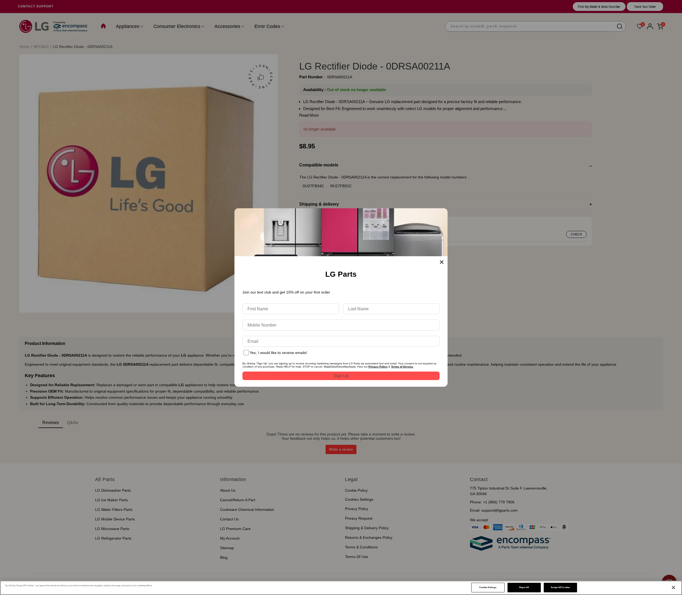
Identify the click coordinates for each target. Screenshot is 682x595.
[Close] (673, 587)
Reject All (524, 587)
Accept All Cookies (560, 587)
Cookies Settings (487, 587)
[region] (341, 588)
